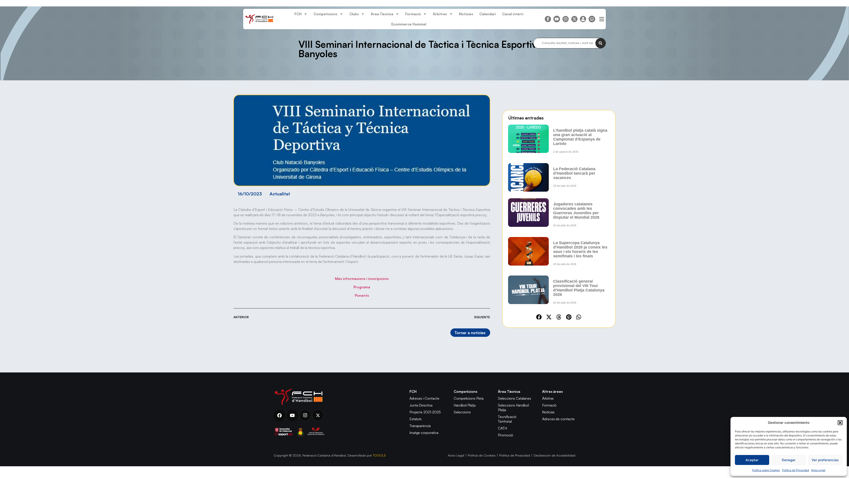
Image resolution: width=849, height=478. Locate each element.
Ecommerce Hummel (408, 24)
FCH (298, 14)
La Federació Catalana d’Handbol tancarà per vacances (574, 173)
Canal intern (512, 14)
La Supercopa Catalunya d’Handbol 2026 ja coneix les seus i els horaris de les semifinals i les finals (580, 249)
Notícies (466, 14)
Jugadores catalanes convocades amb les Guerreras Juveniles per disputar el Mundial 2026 (576, 211)
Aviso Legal (818, 470)
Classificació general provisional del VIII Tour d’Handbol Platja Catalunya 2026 (578, 288)
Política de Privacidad (795, 470)
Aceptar (752, 460)
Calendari (487, 14)
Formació (413, 14)
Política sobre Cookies (766, 470)
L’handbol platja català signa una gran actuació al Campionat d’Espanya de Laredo (580, 137)
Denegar (788, 460)
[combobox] (564, 43)
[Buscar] (600, 43)
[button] (840, 422)
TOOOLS (379, 455)
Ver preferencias (825, 460)
